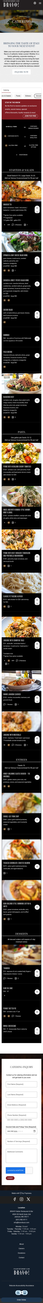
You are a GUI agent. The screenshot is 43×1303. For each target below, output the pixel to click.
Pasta (18, 96)
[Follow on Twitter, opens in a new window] (28, 1200)
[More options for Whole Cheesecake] (37, 1029)
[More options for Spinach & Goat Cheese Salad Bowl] (37, 258)
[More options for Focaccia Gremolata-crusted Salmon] (37, 866)
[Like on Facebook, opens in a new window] (14, 1200)
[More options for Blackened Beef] (37, 400)
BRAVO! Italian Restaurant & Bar (21, 1273)
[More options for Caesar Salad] (37, 313)
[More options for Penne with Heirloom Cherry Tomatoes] (37, 470)
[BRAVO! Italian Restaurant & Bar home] (11, 5)
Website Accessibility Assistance (21, 1286)
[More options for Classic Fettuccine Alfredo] (37, 600)
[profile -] (35, 3)
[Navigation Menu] (40, 3)
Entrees (28, 96)
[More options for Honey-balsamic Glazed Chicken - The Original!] (37, 777)
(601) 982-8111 (21, 1220)
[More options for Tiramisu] (37, 971)
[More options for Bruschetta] (37, 208)
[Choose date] (34, 1131)
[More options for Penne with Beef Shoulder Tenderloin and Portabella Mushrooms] (37, 556)
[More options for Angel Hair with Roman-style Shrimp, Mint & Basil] (37, 513)
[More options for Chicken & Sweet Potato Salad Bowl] (37, 283)
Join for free (30, 116)
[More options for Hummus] (37, 338)
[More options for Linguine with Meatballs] (37, 738)
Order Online (21, 1300)
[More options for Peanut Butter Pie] (37, 1012)
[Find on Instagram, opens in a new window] (21, 1200)
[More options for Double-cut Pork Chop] (37, 820)
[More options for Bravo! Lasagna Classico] (37, 697)
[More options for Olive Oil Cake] (37, 991)
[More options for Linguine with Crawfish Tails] (37, 644)
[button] (11, 127)
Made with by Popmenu (16, 1193)
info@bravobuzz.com (21, 1223)
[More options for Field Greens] (37, 355)
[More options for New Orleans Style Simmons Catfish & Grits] (37, 907)
